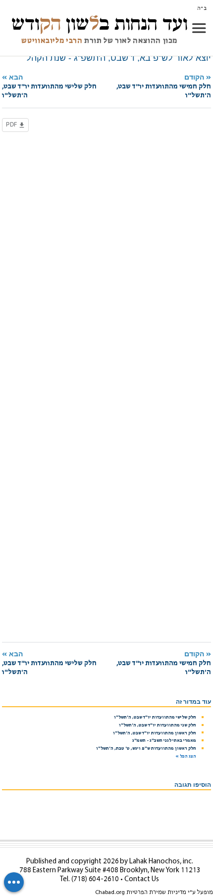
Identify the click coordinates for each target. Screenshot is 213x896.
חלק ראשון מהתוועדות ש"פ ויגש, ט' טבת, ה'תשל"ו (146, 748)
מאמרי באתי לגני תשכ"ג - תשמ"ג (164, 740)
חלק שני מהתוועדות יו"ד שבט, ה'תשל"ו (157, 725)
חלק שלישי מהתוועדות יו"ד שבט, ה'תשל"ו (155, 717)
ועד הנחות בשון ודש (99, 23)
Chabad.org (110, 893)
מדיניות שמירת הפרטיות (156, 893)
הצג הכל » (185, 756)
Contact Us (141, 879)
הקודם (163, 86)
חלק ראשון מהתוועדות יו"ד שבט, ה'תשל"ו (154, 733)
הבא (49, 86)
